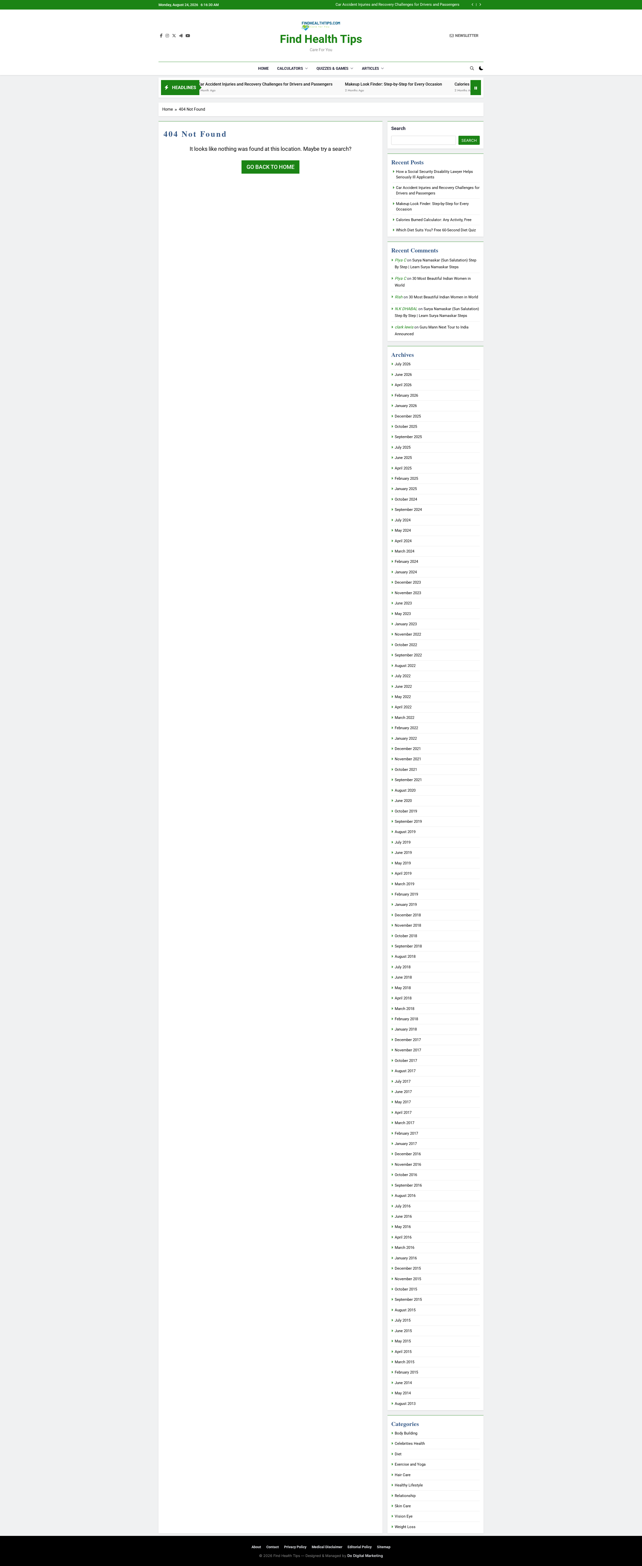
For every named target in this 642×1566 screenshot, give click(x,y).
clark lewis (404, 327)
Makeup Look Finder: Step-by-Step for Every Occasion (414, 5)
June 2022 (403, 686)
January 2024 (406, 572)
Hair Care (403, 1475)
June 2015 (403, 1331)
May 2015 (403, 1341)
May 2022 (403, 697)
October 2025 (406, 426)
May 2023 (403, 613)
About (256, 1547)
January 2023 (406, 624)
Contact (272, 1547)
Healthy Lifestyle (409, 1485)
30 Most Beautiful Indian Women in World (443, 297)
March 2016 (404, 1247)
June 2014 (403, 1383)
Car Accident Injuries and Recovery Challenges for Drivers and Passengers (203, 84)
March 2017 (404, 1123)
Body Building (406, 1433)
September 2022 (408, 655)
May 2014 (403, 1393)
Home (263, 68)
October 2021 (406, 769)
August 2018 (405, 956)
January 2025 (406, 489)
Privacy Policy (295, 1547)
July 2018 (403, 967)
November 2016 (408, 1164)
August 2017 (405, 1071)
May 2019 (403, 863)
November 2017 (408, 1050)
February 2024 (406, 561)
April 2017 (403, 1112)
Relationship (405, 1495)
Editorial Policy (360, 1547)
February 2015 (406, 1372)
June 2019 (403, 852)
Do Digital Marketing (365, 1555)
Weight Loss (405, 1527)
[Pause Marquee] (475, 87)
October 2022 (406, 645)
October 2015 (406, 1289)
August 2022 (405, 665)
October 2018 (406, 936)
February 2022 (406, 728)
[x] (174, 36)
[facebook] (161, 36)
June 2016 (403, 1216)
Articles (370, 68)
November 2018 (408, 925)
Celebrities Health (410, 1443)
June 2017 (403, 1092)
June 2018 (403, 977)
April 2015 (403, 1351)
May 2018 (403, 988)
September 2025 (408, 437)
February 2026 (406, 395)
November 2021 (408, 759)
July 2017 (403, 1081)
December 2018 (408, 915)
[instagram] (167, 36)
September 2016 (408, 1185)
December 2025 (408, 416)
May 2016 (403, 1226)
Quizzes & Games (332, 68)
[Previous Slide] (472, 5)
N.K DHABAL (406, 308)
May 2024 (403, 530)
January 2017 (406, 1143)
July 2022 (403, 676)
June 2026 (403, 374)
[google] (181, 36)
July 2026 (403, 364)
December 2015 (408, 1268)
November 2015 (408, 1279)
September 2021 (408, 780)
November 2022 (408, 634)
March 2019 (404, 884)
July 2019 (403, 842)
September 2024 (408, 509)
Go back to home (270, 167)
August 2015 (405, 1310)
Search (398, 128)
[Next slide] (480, 5)
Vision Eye (404, 1516)
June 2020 (403, 800)
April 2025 (403, 468)
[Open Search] (472, 68)
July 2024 (403, 520)
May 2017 (403, 1102)
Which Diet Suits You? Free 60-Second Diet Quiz (436, 230)
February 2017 (406, 1133)
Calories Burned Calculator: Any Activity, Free (433, 84)
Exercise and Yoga (410, 1464)
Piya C (400, 260)
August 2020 (405, 790)
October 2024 (406, 499)
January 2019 (406, 904)
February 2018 (406, 1019)
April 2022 (403, 707)
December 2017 (408, 1040)
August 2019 (405, 832)
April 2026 (403, 385)
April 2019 (403, 873)
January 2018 (406, 1029)
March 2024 (404, 551)
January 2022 (406, 738)
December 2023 (408, 582)
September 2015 (408, 1299)
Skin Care (403, 1506)
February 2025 (406, 478)
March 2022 (404, 717)
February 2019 (406, 894)
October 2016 (406, 1175)
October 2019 (406, 811)
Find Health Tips (321, 39)
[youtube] (188, 36)
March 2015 (404, 1362)
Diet (398, 1454)
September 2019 (408, 821)
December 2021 (408, 748)
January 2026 (406, 405)
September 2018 (408, 946)
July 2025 (403, 447)
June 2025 (403, 457)
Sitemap (383, 1547)
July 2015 (403, 1320)
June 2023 (403, 603)
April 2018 (403, 998)
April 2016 (403, 1237)
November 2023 (408, 593)
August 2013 (405, 1403)
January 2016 (406, 1258)
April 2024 (403, 541)
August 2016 (405, 1195)
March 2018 (404, 1008)
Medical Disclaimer (327, 1547)
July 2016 (403, 1206)
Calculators (290, 68)
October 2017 (406, 1060)
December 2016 (408, 1154)
